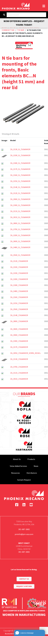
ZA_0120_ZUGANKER (19, 261)
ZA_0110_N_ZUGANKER (20, 211)
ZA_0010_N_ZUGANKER (20, 217)
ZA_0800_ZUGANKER (19, 321)
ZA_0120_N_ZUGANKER (20, 193)
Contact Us (24, 579)
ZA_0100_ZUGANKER (19, 267)
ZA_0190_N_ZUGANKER (20, 155)
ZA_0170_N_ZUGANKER (20, 169)
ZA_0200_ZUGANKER (19, 279)
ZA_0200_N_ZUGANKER (20, 235)
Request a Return (24, 586)
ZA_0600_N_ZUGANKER (20, 241)
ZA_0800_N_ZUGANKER (20, 223)
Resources (15, 473)
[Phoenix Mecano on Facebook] (16, 505)
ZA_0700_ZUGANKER (19, 367)
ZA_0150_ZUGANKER (19, 303)
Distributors (32, 473)
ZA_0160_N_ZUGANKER (20, 175)
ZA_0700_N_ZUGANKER (20, 229)
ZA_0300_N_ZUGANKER (20, 205)
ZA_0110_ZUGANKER (19, 373)
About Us (17, 459)
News (36, 466)
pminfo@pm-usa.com (24, 534)
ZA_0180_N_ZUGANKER (20, 163)
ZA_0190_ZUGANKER (19, 273)
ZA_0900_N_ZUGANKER (20, 199)
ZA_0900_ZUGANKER (19, 335)
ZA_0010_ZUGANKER (19, 379)
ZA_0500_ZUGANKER (19, 309)
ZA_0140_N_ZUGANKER (20, 187)
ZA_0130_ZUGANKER (19, 359)
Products (31, 459)
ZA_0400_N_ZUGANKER (20, 247)
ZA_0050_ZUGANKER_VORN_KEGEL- (25, 353)
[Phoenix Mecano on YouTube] (31, 505)
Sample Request (24, 480)
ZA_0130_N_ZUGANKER (20, 149)
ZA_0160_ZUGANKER (19, 297)
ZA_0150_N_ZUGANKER (20, 181)
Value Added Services (18, 466)
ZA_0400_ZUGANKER (19, 291)
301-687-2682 (24, 529)
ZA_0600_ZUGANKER (19, 329)
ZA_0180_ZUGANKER (19, 285)
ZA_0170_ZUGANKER (19, 347)
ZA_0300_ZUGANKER (19, 341)
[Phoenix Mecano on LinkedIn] (23, 505)
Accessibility (10, 633)
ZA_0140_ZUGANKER (19, 315)
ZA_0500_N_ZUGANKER (20, 255)
